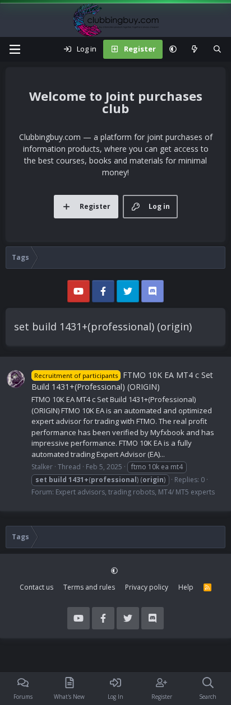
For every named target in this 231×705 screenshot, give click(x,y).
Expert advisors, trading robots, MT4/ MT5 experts (135, 492)
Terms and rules (89, 587)
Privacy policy (146, 587)
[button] (173, 49)
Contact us (36, 587)
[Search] (217, 49)
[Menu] (14, 49)
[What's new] (194, 49)
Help (185, 587)
